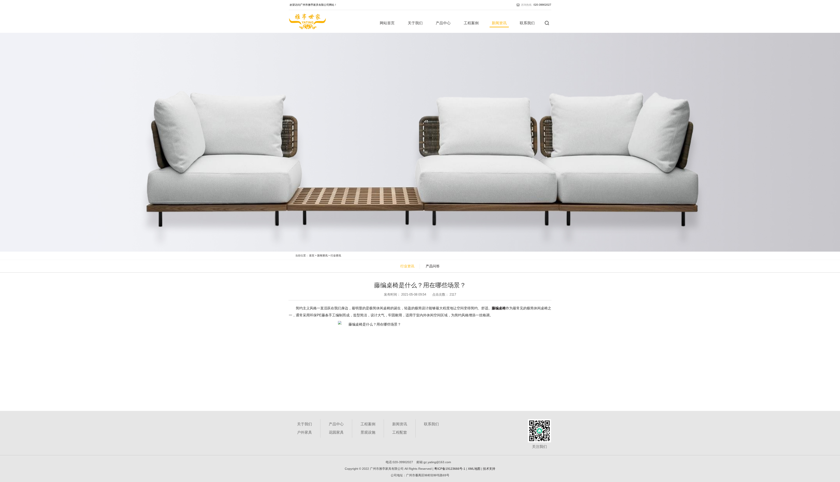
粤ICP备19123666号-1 (449, 468)
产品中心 (443, 23)
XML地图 (474, 468)
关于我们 (415, 23)
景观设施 (367, 432)
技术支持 (489, 468)
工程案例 (471, 23)
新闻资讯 (499, 23)
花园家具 (336, 432)
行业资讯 (336, 255)
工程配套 (399, 432)
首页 (311, 255)
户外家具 (304, 432)
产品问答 (433, 266)
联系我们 (527, 23)
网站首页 (387, 23)
